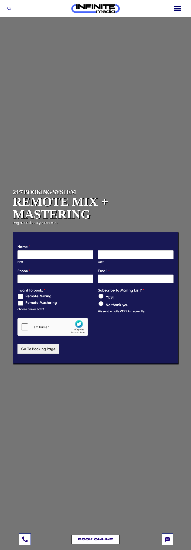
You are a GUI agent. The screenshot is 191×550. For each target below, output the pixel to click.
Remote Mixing (38, 296)
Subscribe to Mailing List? (121, 290)
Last (101, 262)
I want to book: (31, 290)
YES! (110, 297)
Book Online (95, 539)
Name (23, 246)
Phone (23, 271)
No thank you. (117, 304)
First (20, 262)
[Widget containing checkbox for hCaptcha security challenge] (52, 327)
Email (104, 271)
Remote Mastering (41, 302)
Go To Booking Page (38, 349)
